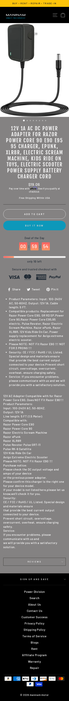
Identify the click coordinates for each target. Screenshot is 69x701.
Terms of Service (34, 636)
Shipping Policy (34, 629)
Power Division (34, 591)
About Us (34, 604)
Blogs (35, 642)
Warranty (34, 661)
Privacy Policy (34, 623)
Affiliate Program (34, 655)
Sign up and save (34, 579)
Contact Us (34, 610)
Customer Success (34, 617)
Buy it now (34, 225)
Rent (34, 648)
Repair (34, 668)
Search (34, 598)
